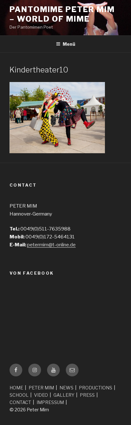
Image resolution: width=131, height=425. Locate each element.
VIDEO (41, 395)
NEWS (66, 387)
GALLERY (63, 395)
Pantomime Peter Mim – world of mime (62, 14)
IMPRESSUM (50, 402)
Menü (69, 44)
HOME (16, 387)
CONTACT (20, 402)
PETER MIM (41, 387)
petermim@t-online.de (51, 245)
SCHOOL (19, 395)
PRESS (87, 395)
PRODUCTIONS (95, 387)
